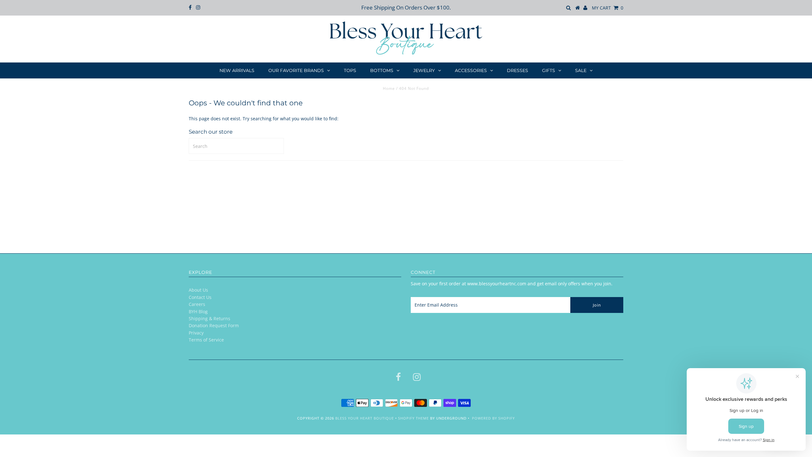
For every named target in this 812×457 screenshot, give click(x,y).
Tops (350, 70)
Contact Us (200, 297)
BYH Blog (198, 311)
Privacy (196, 333)
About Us (198, 290)
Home (389, 88)
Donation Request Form (214, 325)
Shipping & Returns (209, 318)
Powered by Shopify (493, 418)
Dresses (517, 70)
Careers (197, 304)
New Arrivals (236, 70)
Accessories (471, 70)
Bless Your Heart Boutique (364, 418)
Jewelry (424, 70)
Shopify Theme (413, 418)
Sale (580, 70)
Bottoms (381, 70)
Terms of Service (206, 340)
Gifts (548, 70)
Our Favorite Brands (296, 70)
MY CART (607, 8)
